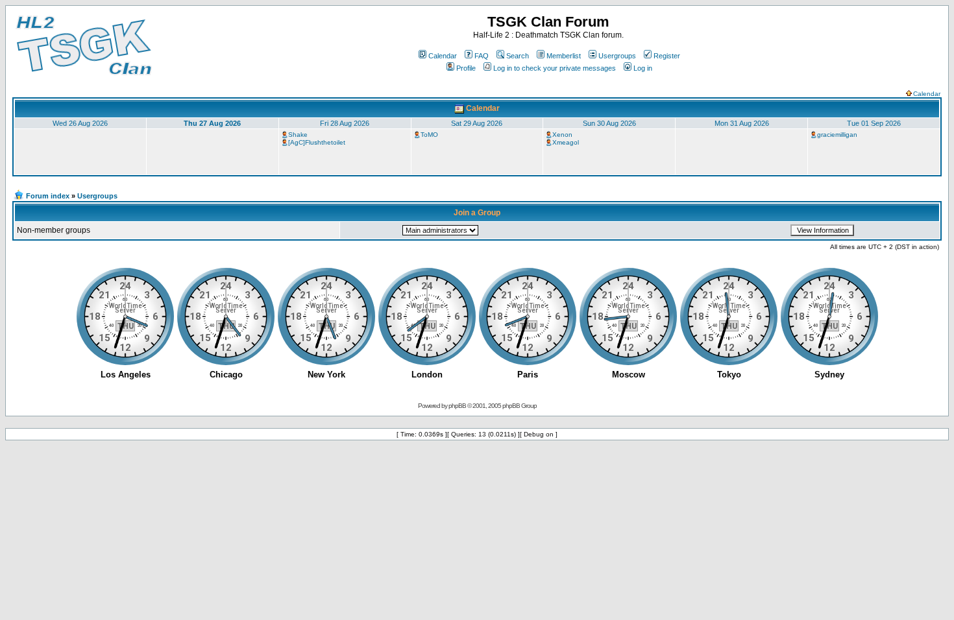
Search (517, 56)
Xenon (562, 134)
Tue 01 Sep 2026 (874, 123)
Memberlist (563, 56)
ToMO (429, 134)
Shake (298, 134)
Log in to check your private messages (554, 68)
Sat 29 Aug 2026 (476, 123)
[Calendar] (459, 108)
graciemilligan (837, 134)
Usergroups (617, 56)
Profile (466, 68)
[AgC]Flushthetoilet (316, 142)
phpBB (457, 405)
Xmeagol (565, 142)
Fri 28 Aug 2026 (344, 123)
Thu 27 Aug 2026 (212, 123)
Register (667, 56)
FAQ (481, 56)
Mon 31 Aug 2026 (742, 123)
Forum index (47, 196)
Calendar (442, 56)
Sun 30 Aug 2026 (609, 123)
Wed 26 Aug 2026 (80, 123)
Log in (642, 68)
